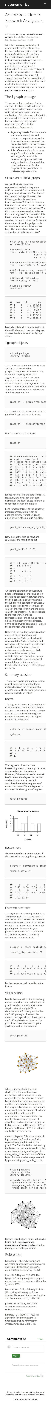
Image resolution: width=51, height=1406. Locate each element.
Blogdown (36, 1392)
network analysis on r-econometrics (24, 89)
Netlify (18, 1394)
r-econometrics (17, 4)
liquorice (17, 1399)
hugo (35, 1399)
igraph (16, 34)
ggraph (22, 34)
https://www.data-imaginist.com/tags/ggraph (20, 1243)
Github (41, 1394)
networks (31, 34)
